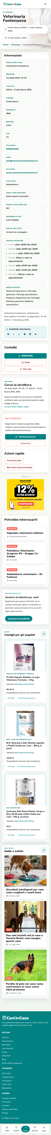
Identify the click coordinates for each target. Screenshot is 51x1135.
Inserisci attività (9, 1098)
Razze (4, 1052)
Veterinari (15, 44)
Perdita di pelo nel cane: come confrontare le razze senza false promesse (24, 986)
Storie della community (12, 1063)
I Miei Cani (6, 1084)
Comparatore (7, 1077)
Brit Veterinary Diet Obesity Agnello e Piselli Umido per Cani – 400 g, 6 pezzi (25, 746)
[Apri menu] (45, 4)
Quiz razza (6, 1073)
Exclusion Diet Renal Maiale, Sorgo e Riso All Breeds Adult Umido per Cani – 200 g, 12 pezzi (25, 814)
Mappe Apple (23, 406)
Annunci (5, 1037)
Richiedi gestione (27, 436)
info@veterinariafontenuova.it (22, 160)
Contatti (6, 1105)
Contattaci (25, 443)
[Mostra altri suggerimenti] (44, 633)
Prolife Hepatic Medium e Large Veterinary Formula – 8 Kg (22, 678)
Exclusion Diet (13, 808)
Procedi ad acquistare (27, 698)
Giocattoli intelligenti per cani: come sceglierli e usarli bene (25, 891)
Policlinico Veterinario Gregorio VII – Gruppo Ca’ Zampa (22, 553)
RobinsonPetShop (26, 684)
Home (5, 44)
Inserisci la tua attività (18, 618)
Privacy (5, 1113)
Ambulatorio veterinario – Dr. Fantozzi (25, 576)
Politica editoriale (9, 1109)
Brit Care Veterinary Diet (19, 739)
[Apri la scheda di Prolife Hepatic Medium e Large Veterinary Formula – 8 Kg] (25, 655)
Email (27, 362)
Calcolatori (7, 1081)
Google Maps (10, 406)
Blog (4, 1059)
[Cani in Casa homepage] (23, 4)
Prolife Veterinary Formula (20, 674)
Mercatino (6, 1045)
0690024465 (12, 149)
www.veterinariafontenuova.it (22, 172)
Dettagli (11, 698)
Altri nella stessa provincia (19, 467)
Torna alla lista (14, 460)
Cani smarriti (7, 1048)
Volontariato (7, 1041)
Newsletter (7, 1088)
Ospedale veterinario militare (25, 533)
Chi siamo (6, 1102)
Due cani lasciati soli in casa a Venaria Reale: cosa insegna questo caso (24, 938)
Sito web (27, 369)
